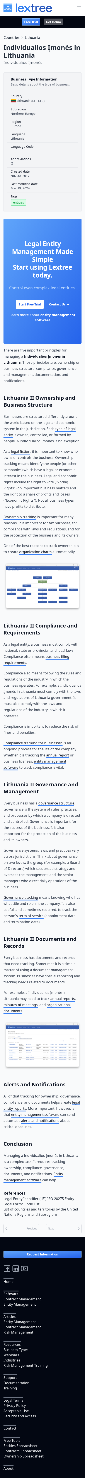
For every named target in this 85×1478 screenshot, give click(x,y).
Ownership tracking (19, 516)
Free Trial (31, 22)
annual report (57, 755)
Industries (11, 1360)
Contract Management (22, 1299)
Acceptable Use (16, 1410)
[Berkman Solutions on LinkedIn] (15, 1268)
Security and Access (19, 1416)
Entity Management (19, 1304)
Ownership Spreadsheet (23, 1456)
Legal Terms (13, 1400)
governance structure (56, 803)
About (8, 1468)
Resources (12, 1344)
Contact (9, 1428)
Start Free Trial (30, 304)
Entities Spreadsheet (20, 1445)
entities (18, 202)
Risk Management (18, 1332)
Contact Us (59, 304)
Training (10, 1388)
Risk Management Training (25, 1365)
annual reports (62, 998)
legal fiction (20, 451)
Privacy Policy (14, 1405)
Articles (9, 1316)
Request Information (42, 1254)
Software (11, 1293)
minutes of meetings (20, 1004)
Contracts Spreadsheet (22, 1451)
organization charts (35, 551)
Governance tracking (20, 897)
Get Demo (53, 22)
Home (8, 1281)
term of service (31, 915)
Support (10, 1377)
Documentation (16, 1382)
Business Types (16, 1349)
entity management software (35, 1114)
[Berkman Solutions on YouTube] (24, 1268)
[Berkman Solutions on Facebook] (6, 1268)
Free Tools (11, 1440)
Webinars (11, 1355)
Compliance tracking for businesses (33, 743)
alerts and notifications (40, 1120)
